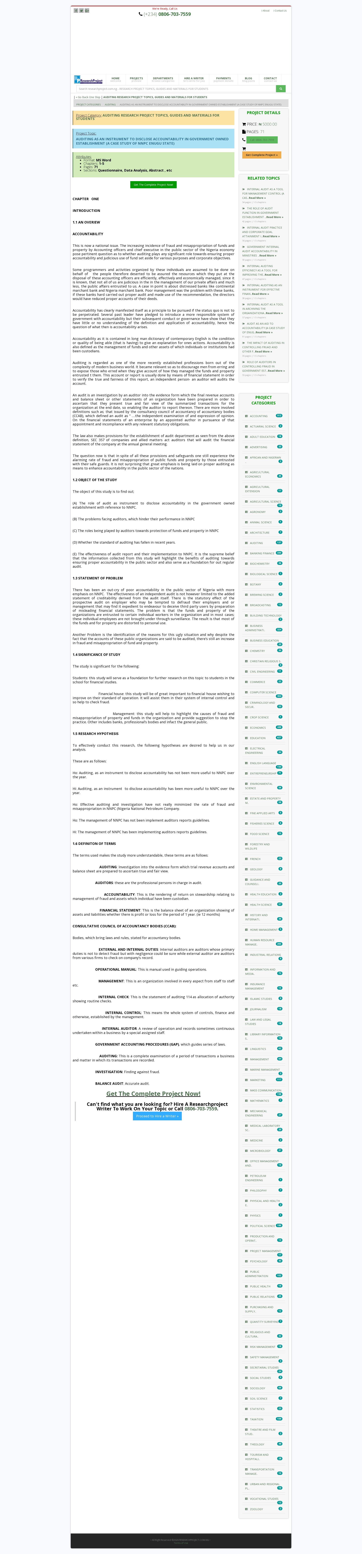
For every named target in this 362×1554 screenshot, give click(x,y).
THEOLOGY (256, 1444)
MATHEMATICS (259, 1100)
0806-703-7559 (201, 1108)
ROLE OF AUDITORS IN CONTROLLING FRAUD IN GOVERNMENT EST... (263, 366)
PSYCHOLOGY (258, 1261)
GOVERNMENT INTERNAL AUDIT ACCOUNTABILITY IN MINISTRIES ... (260, 251)
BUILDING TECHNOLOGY (265, 615)
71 (262, 131)
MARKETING (257, 1080)
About (265, 10)
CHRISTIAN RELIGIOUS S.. (265, 661)
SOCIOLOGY (257, 1388)
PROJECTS (136, 79)
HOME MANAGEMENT (263, 929)
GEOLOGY (255, 869)
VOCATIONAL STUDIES (263, 1499)
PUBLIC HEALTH (259, 1286)
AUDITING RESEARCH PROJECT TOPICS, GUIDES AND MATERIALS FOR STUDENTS (155, 97)
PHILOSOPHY (258, 1190)
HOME (115, 79)
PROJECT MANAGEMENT (265, 1251)
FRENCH (254, 859)
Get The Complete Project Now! (153, 184)
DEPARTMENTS (163, 79)
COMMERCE (257, 682)
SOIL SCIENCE (258, 1398)
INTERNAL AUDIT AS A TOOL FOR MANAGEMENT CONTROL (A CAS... (263, 193)
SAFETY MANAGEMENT (264, 1357)
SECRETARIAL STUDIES (264, 1367)
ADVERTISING (258, 447)
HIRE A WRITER (194, 79)
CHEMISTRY (257, 651)
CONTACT (270, 79)
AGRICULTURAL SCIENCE (265, 501)
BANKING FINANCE (261, 553)
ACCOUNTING (258, 416)
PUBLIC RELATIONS (262, 1296)
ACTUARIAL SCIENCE (262, 426)
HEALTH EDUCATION (262, 894)
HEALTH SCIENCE (260, 904)
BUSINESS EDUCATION (264, 640)
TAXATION (256, 1419)
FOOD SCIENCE (259, 834)
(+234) (167, 14)
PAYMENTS (223, 79)
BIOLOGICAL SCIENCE (263, 574)
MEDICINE (256, 1140)
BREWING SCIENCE (261, 595)
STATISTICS (257, 1409)
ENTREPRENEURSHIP (262, 773)
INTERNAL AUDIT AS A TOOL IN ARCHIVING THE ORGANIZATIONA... (262, 309)
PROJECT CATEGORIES (88, 104)
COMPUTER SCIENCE (262, 692)
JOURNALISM (257, 1009)
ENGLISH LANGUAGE (262, 763)
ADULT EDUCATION (262, 437)
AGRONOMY (257, 512)
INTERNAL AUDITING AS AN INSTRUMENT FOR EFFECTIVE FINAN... (262, 289)
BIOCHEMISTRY (259, 563)
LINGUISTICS (257, 1049)
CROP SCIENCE (259, 717)
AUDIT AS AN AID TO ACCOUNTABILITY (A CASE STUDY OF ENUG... (263, 328)
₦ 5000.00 (268, 124)
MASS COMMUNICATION (265, 1090)
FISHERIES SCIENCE (261, 823)
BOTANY (255, 584)
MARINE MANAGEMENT (264, 1069)
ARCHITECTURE (259, 532)
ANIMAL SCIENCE (260, 522)
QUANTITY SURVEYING (263, 1322)
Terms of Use (181, 1543)
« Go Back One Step (88, 97)
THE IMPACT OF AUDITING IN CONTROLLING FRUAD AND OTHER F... (263, 347)
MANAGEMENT (259, 1059)
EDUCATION (257, 738)
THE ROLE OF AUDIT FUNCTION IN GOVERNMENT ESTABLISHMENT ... (262, 213)
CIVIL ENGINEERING (262, 671)
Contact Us (280, 10)
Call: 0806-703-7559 (262, 140)
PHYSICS (255, 1215)
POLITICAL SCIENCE (262, 1226)
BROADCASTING (260, 605)
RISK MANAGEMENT (262, 1347)
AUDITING (110, 104)
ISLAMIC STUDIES (260, 999)
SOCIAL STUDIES (260, 1378)
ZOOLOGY (256, 1509)
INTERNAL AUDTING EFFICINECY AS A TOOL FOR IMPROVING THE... (262, 270)
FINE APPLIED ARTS (262, 813)
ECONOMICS (257, 727)
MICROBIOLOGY (259, 1151)
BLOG (248, 79)
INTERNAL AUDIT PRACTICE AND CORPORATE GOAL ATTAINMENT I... (262, 232)
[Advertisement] (184, 45)
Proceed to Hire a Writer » (157, 1116)
